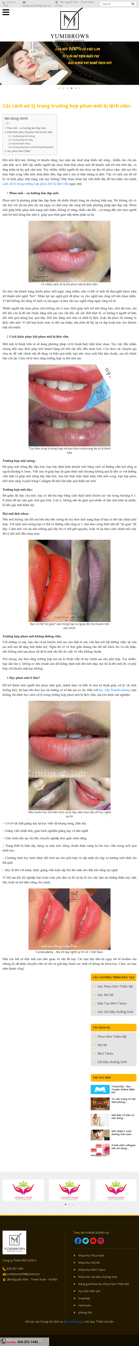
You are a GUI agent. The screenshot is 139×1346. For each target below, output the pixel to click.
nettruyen (84, 1305)
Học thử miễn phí (89, 1291)
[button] (59, 88)
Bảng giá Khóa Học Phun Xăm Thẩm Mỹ (103, 1284)
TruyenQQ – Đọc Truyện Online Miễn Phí (123, 1089)
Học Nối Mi (105, 995)
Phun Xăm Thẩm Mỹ (111, 1036)
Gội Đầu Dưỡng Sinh (112, 1062)
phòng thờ (85, 1312)
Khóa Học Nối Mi (89, 1263)
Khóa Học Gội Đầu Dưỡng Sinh (97, 1277)
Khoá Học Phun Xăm (91, 1255)
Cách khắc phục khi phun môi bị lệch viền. (30, 132)
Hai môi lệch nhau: (21, 143)
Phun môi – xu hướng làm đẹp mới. (26, 128)
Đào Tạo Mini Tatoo (111, 1003)
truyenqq (84, 1298)
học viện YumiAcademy (114, 690)
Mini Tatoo (105, 1053)
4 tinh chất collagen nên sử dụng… (123, 1147)
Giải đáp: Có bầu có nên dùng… (122, 1116)
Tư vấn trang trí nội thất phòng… (123, 1100)
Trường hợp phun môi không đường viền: (33, 147)
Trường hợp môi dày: (22, 139)
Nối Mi (102, 1045)
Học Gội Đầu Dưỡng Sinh (115, 1012)
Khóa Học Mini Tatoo (91, 1270)
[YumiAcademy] (70, 24)
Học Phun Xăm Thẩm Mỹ (115, 986)
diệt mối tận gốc (74, 1321)
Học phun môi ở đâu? (19, 151)
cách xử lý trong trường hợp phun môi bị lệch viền (36, 184)
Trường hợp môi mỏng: (23, 136)
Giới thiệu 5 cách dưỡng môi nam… (122, 1132)
